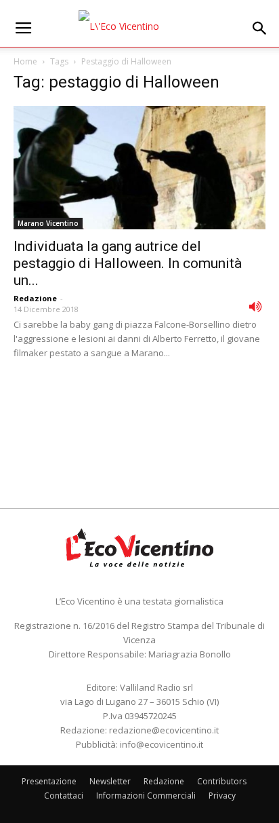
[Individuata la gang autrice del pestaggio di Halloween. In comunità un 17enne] (139, 167)
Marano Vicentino (48, 223)
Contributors (221, 781)
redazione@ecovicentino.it (164, 730)
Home (25, 61)
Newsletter (110, 781)
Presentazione (49, 781)
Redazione (35, 298)
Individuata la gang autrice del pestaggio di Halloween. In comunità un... (128, 263)
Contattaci (63, 795)
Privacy (222, 795)
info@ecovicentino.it (161, 744)
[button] (260, 28)
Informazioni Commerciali (146, 795)
